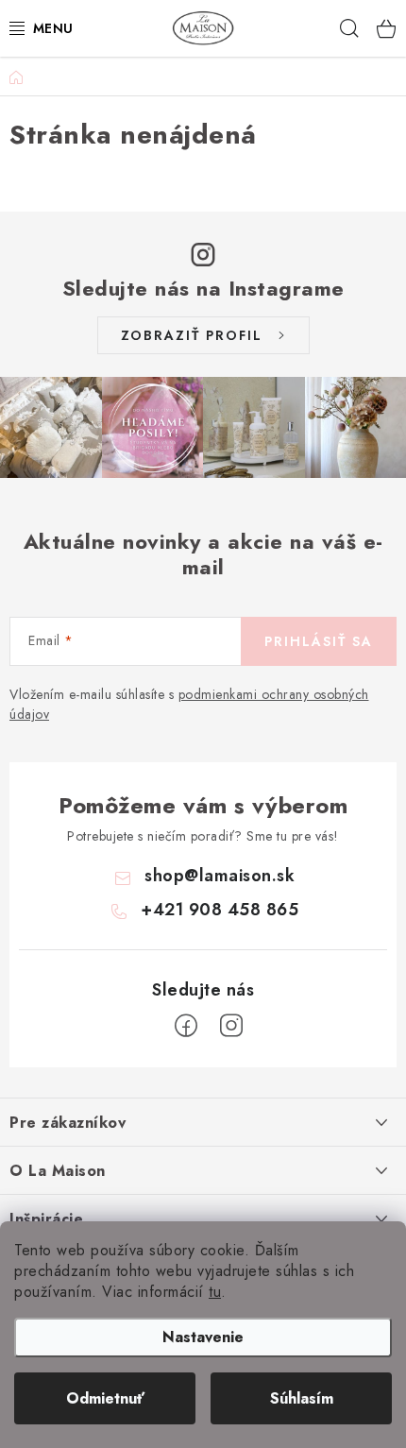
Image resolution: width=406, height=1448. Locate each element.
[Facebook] (186, 1025)
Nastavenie (203, 1337)
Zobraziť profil (191, 335)
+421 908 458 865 (219, 909)
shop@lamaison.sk (219, 875)
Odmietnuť (105, 1398)
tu (215, 1292)
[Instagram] (231, 1025)
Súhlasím (301, 1398)
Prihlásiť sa (318, 641)
